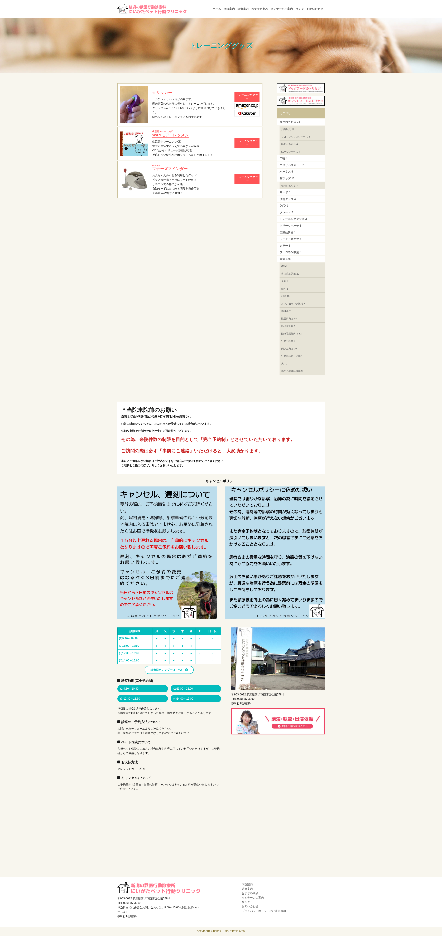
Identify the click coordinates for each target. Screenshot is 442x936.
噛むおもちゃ (289, 144)
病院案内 (229, 8)
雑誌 (285, 296)
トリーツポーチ (290, 225)
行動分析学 (288, 341)
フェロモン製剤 (290, 252)
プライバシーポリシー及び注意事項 (264, 910)
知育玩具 (287, 129)
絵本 (284, 288)
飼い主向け (289, 348)
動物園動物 (288, 326)
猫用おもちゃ (289, 185)
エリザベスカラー (292, 165)
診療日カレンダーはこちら (167, 669)
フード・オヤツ (290, 238)
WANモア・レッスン (170, 133)
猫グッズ (287, 178)
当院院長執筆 (290, 273)
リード (285, 192)
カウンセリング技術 (293, 303)
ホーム (217, 8)
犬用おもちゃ (290, 121)
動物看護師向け (291, 333)
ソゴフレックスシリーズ (295, 136)
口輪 (283, 158)
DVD (284, 205)
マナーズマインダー (170, 167)
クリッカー (162, 92)
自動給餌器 (288, 232)
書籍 (285, 258)
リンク (300, 8)
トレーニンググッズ (293, 218)
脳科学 (286, 311)
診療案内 (243, 8)
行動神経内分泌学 (292, 356)
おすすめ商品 (259, 8)
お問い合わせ (315, 8)
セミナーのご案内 (282, 8)
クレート (286, 212)
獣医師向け (289, 318)
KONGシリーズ (290, 151)
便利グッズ (288, 199)
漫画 (284, 281)
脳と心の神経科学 (292, 371)
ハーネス (286, 171)
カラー (285, 245)
